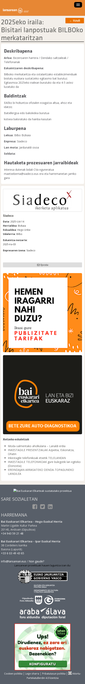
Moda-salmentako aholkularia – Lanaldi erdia (36, 446)
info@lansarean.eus (13, 561)
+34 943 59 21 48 (12, 533)
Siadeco (8, 215)
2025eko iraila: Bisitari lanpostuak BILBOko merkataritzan (42, 29)
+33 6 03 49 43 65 (12, 553)
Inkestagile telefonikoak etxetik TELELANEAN (37, 458)
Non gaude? (36, 561)
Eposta (44, 265)
